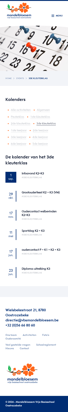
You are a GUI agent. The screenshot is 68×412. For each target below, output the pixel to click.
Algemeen (43, 110)
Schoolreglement (46, 345)
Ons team (11, 335)
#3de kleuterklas (32, 178)
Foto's (45, 335)
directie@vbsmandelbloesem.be (32, 320)
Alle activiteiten (21, 110)
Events (20, 78)
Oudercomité (13, 339)
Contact (24, 348)
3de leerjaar (18, 137)
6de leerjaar (18, 144)
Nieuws (9, 348)
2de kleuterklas (20, 123)
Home (8, 78)
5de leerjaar (40, 144)
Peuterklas (17, 117)
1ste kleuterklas (40, 117)
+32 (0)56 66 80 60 (20, 325)
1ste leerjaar (19, 130)
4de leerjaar (40, 137)
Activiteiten (29, 335)
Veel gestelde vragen (17, 345)
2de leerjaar (40, 130)
